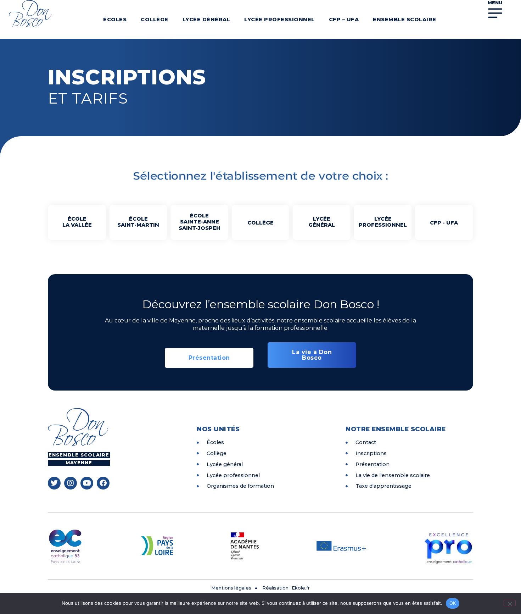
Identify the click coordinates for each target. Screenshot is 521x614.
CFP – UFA (344, 19)
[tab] (77, 222)
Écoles (115, 19)
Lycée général (206, 19)
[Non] (510, 603)
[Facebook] (103, 483)
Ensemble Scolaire (404, 19)
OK (452, 603)
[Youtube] (86, 483)
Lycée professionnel (279, 19)
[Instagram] (70, 483)
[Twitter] (54, 483)
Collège (154, 19)
